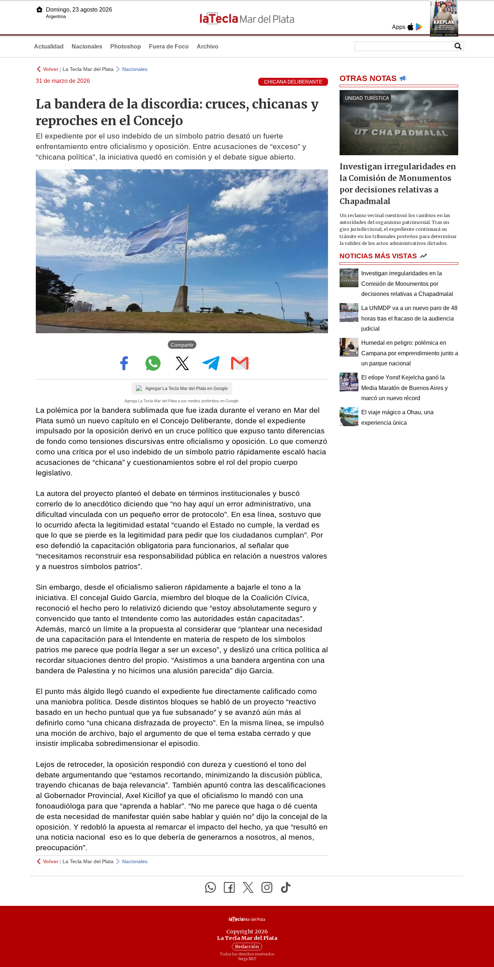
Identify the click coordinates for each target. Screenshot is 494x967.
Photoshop (125, 46)
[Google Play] (419, 26)
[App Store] (410, 26)
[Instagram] (267, 887)
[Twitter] (248, 887)
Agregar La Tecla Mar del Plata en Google (186, 388)
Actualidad (49, 46)
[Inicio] (39, 9)
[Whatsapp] (210, 887)
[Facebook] (229, 887)
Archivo (207, 46)
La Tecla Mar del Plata (88, 69)
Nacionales (87, 46)
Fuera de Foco (169, 46)
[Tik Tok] (285, 887)
